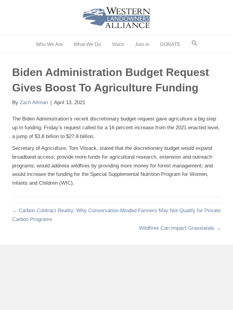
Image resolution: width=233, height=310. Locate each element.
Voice (118, 44)
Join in (142, 44)
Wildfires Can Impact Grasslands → (180, 228)
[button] (194, 43)
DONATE (170, 44)
